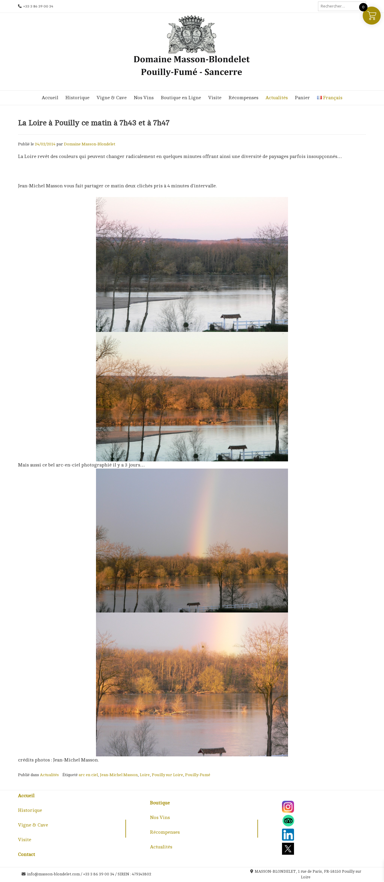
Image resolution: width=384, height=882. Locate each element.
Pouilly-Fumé (197, 775)
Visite (214, 97)
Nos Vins (144, 97)
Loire (145, 775)
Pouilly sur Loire (167, 775)
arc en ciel (88, 775)
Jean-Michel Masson (119, 775)
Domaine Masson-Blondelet (89, 144)
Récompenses (243, 97)
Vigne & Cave (112, 97)
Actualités (277, 97)
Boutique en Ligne (181, 97)
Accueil (50, 97)
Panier (302, 97)
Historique (77, 97)
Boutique (160, 803)
